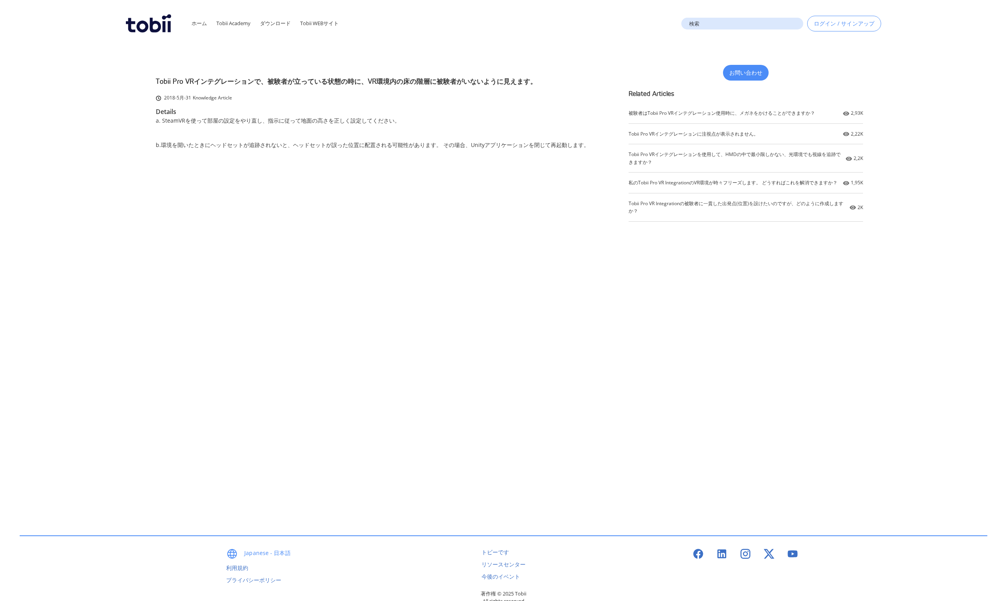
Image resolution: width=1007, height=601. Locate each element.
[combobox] (742, 23)
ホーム (199, 23)
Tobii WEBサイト (319, 23)
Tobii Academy (233, 23)
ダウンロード (275, 23)
